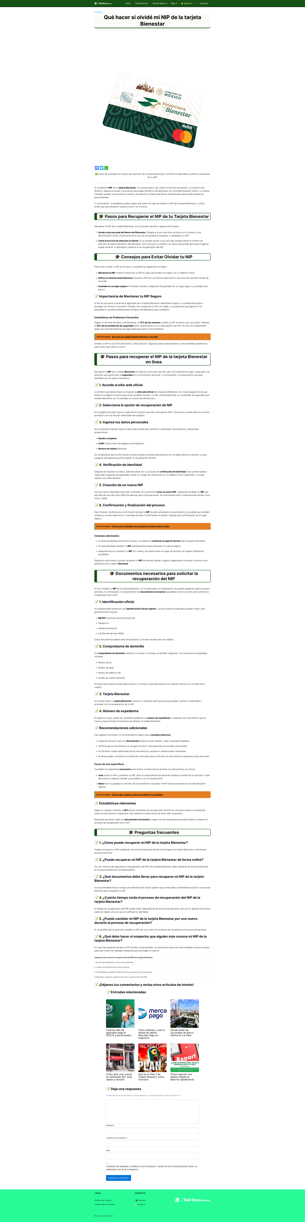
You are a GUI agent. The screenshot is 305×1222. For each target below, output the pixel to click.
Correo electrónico (117, 1138)
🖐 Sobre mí (186, 3)
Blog (173, 3)
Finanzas (98, 12)
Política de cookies (103, 1200)
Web (108, 1150)
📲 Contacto (202, 3)
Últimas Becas (158, 3)
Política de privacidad (104, 1204)
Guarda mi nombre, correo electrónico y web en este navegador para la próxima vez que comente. (152, 1168)
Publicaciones (141, 3)
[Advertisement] (152, 48)
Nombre (110, 1125)
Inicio (128, 3)
